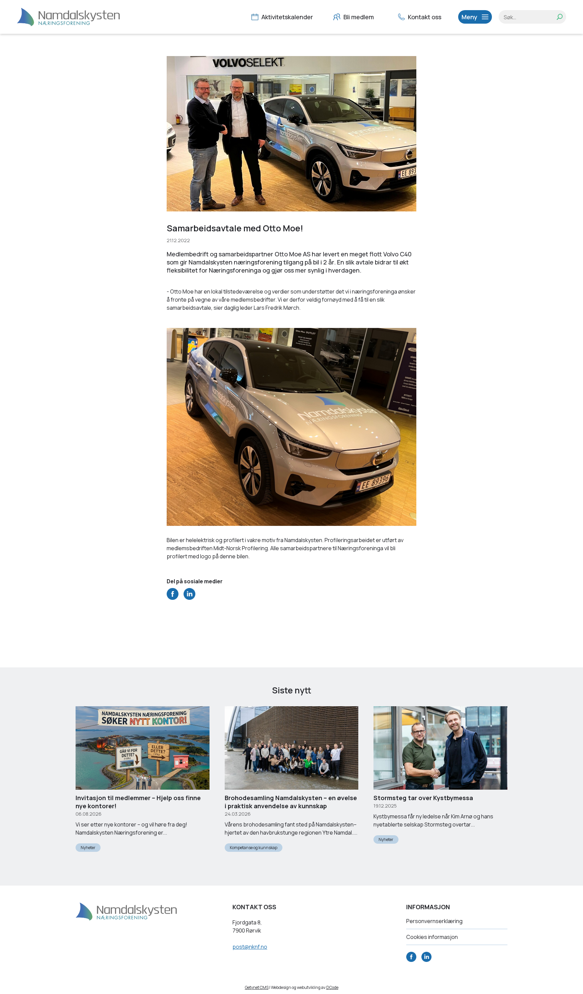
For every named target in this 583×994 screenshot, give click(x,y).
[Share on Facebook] (172, 598)
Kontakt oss (424, 17)
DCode (332, 987)
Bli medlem (358, 17)
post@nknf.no (249, 946)
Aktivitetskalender (286, 17)
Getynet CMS (257, 987)
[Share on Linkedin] (189, 598)
